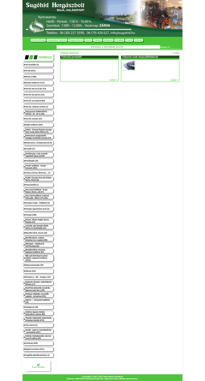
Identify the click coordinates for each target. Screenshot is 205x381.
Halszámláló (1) (32, 185)
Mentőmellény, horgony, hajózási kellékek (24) (35, 251)
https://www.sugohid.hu (113, 377)
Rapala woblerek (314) (34, 83)
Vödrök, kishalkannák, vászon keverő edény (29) (38, 337)
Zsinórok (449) (31, 343)
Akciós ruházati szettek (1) (36, 107)
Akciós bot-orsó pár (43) (35, 89)
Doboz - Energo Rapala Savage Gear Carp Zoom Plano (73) (38, 131)
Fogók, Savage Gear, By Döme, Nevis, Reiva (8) (38, 179)
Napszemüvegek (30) (34, 265)
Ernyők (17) (30, 149)
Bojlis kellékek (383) (34, 125)
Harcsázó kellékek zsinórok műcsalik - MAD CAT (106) (37, 197)
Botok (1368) (30, 77)
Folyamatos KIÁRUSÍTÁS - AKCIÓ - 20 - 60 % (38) (36, 113)
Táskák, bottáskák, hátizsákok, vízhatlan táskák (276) (38, 319)
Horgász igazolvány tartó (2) (37, 209)
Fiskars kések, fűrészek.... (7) (37, 173)
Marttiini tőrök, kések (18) (36, 233)
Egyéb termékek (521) (34, 349)
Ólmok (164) (30, 271)
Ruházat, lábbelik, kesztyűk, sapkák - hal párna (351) (37, 295)
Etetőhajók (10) (31, 161)
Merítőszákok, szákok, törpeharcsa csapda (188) (36, 239)
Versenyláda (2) (32, 65)
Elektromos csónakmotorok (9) (38, 143)
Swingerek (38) (31, 307)
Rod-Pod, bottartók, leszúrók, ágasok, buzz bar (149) (37, 289)
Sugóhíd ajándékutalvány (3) (37, 355)
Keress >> (165, 47)
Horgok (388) (30, 215)
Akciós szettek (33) (33, 119)
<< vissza (175, 53)
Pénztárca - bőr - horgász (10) (38, 277)
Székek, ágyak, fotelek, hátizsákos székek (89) (35, 313)
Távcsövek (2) (31, 325)
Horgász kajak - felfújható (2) (37, 203)
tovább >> (113, 80)
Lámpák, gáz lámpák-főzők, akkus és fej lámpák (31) (37, 227)
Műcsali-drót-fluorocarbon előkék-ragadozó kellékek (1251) (36, 258)
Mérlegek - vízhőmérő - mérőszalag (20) (35, 245)
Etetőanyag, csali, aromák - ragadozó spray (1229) (37, 155)
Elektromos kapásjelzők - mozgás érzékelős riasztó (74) (38, 137)
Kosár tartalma (38, 367)
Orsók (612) (30, 71)
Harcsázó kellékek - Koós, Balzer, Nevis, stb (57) (36, 191)
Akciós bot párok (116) (35, 95)
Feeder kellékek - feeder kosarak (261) (35, 167)
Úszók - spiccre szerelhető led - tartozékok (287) (38, 331)
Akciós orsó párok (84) (35, 101)
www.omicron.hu (111, 379)
